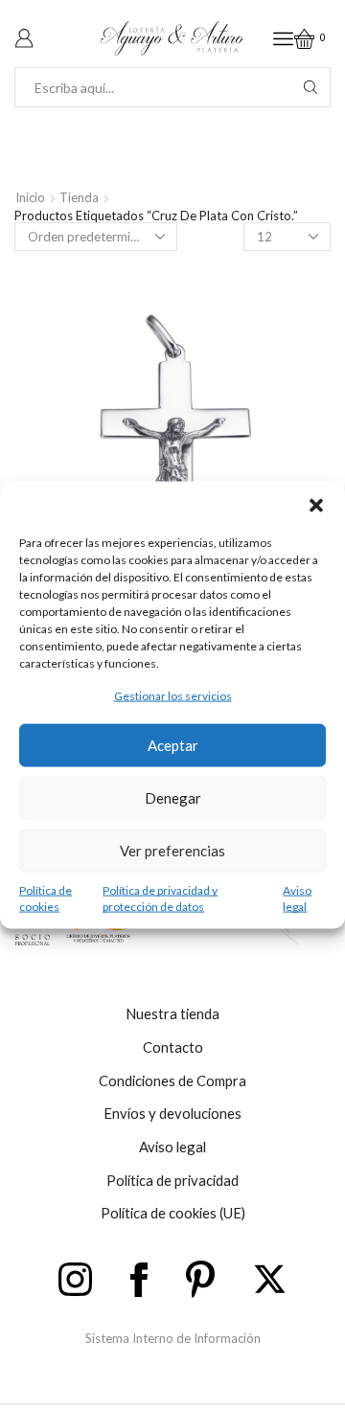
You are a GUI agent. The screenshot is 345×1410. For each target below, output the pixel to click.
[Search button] (310, 87)
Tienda (79, 197)
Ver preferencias (172, 850)
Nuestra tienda (172, 1013)
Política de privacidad (172, 1180)
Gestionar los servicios (173, 696)
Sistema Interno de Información (173, 1338)
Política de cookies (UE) (173, 1212)
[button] (316, 505)
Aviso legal (297, 897)
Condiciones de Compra (172, 1080)
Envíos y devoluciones (173, 1113)
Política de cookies (45, 897)
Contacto (173, 1047)
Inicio (30, 197)
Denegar (173, 798)
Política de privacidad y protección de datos (160, 897)
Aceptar (173, 745)
